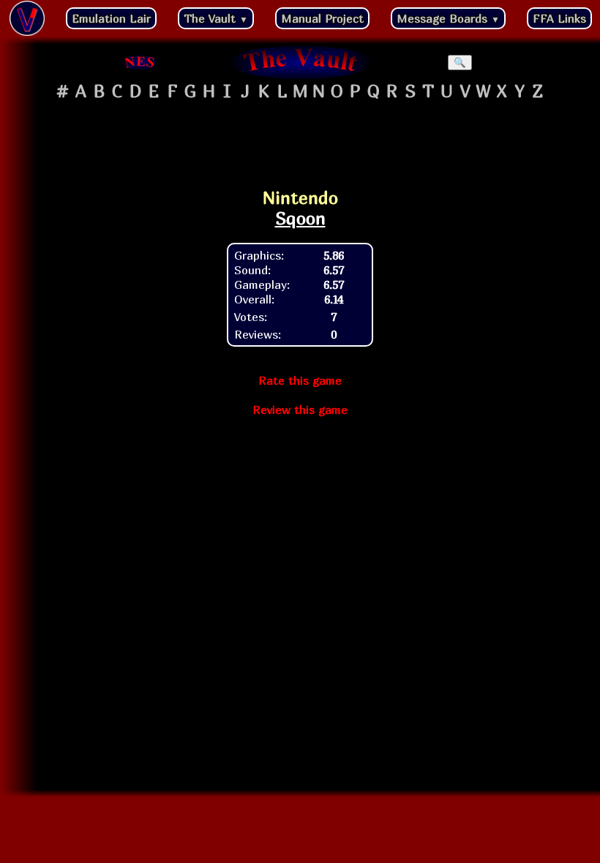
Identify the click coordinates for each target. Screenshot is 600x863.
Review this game (300, 409)
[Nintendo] (140, 62)
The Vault (216, 18)
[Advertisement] (300, 140)
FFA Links (559, 18)
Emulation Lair (111, 18)
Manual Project (322, 18)
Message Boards (448, 18)
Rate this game (300, 380)
